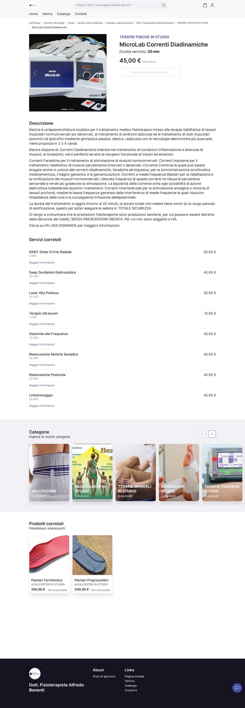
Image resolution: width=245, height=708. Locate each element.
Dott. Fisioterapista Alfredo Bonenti (155, 23)
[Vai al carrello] (205, 5)
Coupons (131, 690)
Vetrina (129, 681)
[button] (35, 73)
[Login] (212, 5)
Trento (71, 23)
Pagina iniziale (134, 676)
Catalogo (63, 13)
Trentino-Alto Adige (54, 23)
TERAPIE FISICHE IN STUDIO (192, 23)
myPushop (34, 23)
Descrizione (41, 123)
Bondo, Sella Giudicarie (90, 23)
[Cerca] (163, 5)
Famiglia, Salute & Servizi (119, 23)
